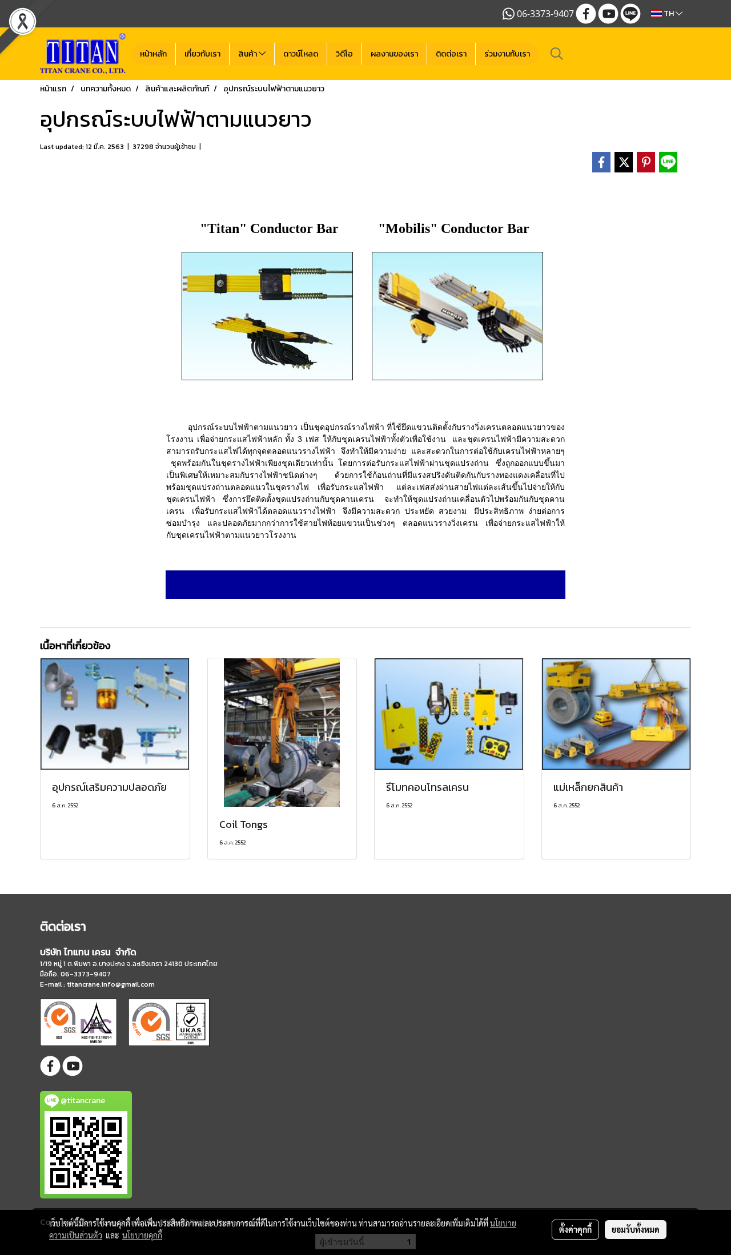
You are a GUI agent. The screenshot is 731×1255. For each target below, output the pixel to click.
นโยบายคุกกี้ (142, 1235)
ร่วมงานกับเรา (507, 54)
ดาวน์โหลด (300, 54)
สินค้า (248, 54)
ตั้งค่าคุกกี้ (575, 1229)
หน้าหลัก (153, 54)
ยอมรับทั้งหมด (636, 1229)
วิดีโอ (344, 54)
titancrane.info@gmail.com (111, 984)
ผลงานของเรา (394, 54)
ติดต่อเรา (451, 54)
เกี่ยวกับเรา (202, 54)
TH (669, 13)
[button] (556, 54)
